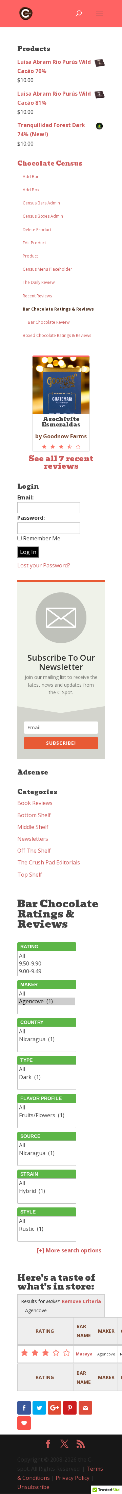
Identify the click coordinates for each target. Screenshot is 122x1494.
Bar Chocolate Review (48, 322)
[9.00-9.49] (46, 971)
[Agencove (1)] (46, 1001)
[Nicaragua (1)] (46, 1039)
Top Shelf (29, 874)
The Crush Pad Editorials (48, 862)
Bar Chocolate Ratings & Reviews (58, 309)
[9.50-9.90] (46, 964)
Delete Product (37, 229)
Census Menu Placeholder (47, 269)
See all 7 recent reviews (61, 462)
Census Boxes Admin (43, 216)
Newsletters (32, 838)
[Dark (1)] (46, 1077)
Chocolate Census (49, 163)
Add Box (31, 190)
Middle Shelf (32, 827)
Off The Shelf (34, 850)
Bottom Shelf (34, 815)
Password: (31, 517)
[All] (46, 956)
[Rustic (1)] (46, 1229)
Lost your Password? (43, 565)
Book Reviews (35, 803)
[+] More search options (69, 1250)
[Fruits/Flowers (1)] (46, 1115)
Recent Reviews (37, 296)
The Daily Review (39, 282)
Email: (25, 497)
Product (30, 256)
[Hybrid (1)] (46, 1191)
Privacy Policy (72, 1477)
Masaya (84, 1354)
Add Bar (31, 176)
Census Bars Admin (41, 203)
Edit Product (34, 243)
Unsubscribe (33, 1487)
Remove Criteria (81, 1301)
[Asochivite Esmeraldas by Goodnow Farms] (61, 446)
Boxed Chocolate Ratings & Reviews (57, 335)
